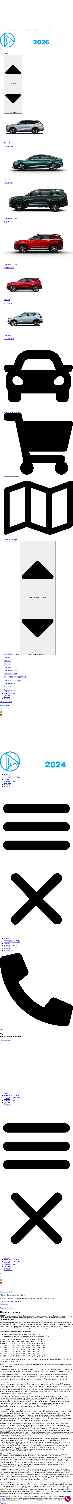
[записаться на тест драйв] (38, 410)
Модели (6, 774)
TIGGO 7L (7, 661)
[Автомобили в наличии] (38, 474)
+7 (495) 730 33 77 (6, 702)
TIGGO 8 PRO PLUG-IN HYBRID (15, 680)
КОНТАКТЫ (8, 786)
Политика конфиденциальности (10, 1301)
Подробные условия (6, 1308)
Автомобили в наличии (11, 476)
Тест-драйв (7, 783)
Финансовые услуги (10, 781)
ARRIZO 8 (7, 687)
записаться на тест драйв (12, 412)
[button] (36, 862)
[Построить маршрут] (38, 538)
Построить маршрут (10, 540)
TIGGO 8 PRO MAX (10, 674)
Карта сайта (4, 1305)
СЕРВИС (7, 779)
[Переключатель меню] (1, 49)
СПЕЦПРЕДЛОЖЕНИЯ (12, 777)
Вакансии (7, 784)
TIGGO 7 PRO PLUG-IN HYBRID (15, 677)
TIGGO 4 (7, 664)
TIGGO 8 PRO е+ (9, 683)
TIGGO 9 (7, 657)
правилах (40, 1500)
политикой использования (8, 1500)
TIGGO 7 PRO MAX (10, 670)
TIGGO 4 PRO (8, 667)
